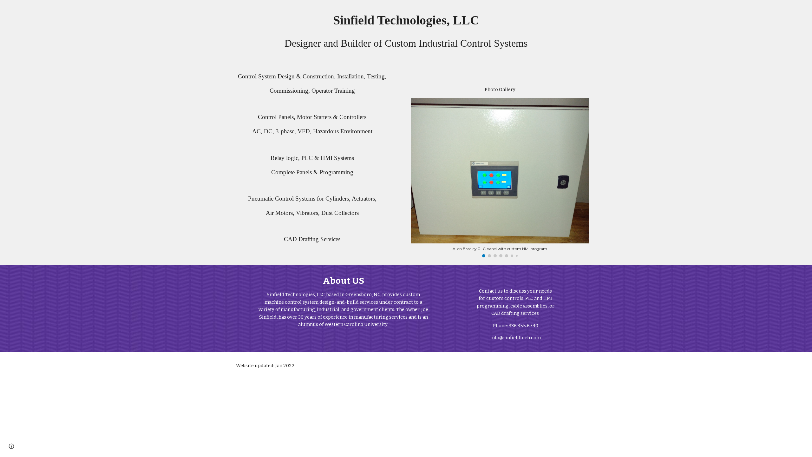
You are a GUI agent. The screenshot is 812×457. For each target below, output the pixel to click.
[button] (11, 446)
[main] (406, 31)
